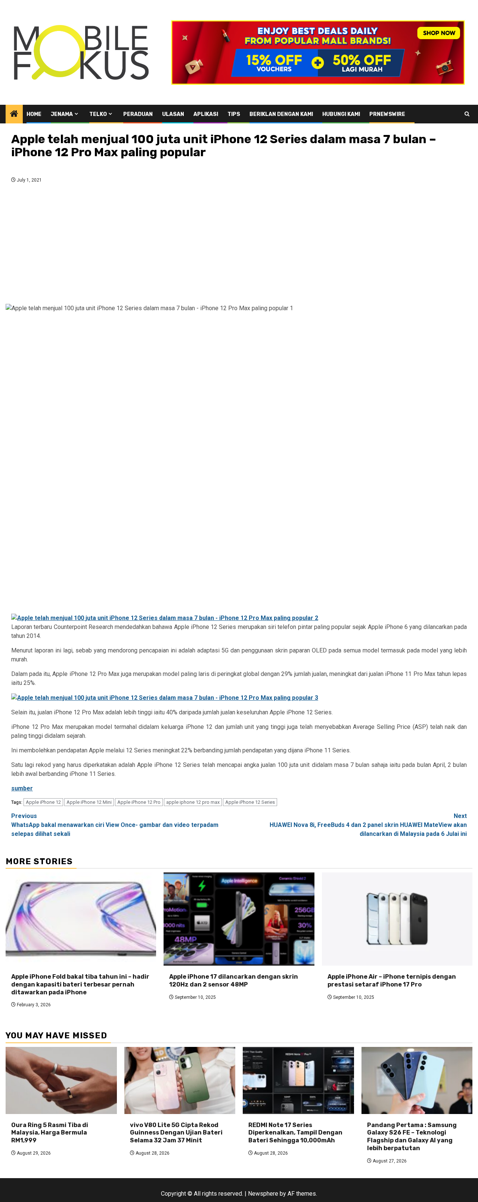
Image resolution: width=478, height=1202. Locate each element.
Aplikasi (205, 114)
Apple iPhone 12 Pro (139, 802)
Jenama (62, 114)
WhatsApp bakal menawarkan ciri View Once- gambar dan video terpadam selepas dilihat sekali (114, 824)
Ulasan (173, 114)
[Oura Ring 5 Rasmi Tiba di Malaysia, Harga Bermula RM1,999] (61, 1080)
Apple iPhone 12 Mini (89, 802)
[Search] (467, 114)
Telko (98, 114)
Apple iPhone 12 (43, 802)
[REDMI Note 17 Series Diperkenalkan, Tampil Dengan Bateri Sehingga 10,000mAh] (298, 1080)
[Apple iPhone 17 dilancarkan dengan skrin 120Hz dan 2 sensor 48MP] (239, 919)
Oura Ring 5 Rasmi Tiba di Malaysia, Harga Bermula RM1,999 (49, 1132)
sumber (22, 788)
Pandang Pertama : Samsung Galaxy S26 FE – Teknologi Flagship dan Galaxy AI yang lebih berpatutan (412, 1136)
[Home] (14, 114)
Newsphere (263, 1193)
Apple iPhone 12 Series (250, 802)
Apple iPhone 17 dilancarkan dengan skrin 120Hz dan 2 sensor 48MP (233, 980)
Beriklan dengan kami (281, 114)
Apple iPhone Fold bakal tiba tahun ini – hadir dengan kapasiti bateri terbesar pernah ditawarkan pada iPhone (80, 984)
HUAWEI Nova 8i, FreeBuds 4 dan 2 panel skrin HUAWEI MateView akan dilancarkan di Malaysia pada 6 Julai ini (368, 824)
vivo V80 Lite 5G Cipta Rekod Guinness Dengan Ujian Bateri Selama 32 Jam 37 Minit (176, 1132)
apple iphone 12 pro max (193, 802)
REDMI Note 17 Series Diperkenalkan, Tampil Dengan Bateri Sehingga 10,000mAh (295, 1132)
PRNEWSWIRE (387, 114)
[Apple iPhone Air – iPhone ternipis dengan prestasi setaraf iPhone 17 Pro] (397, 919)
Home (34, 114)
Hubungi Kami (341, 114)
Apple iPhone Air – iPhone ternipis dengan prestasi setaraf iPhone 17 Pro (392, 980)
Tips (233, 114)
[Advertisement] (239, 245)
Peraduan (138, 114)
